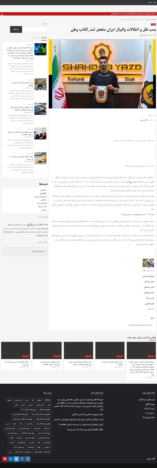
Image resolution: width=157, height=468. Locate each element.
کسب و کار (120, 14)
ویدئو (154, 2)
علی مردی (143, 35)
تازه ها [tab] (43, 38)
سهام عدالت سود (12, 433)
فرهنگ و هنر (128, 14)
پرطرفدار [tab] (36, 38)
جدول (12, 225)
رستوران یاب (150, 413)
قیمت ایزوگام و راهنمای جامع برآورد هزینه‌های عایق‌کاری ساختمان (78, 420)
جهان (16, 405)
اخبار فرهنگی (149, 293)
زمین (18, 232)
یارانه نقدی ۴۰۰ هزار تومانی (23, 452)
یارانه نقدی (30, 447)
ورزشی (145, 14)
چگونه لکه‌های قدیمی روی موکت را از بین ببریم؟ (85, 430)
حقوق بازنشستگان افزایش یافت (40, 414)
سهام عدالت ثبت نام (44, 433)
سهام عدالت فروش (44, 438)
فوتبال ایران (46, 443)
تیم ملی (17, 225)
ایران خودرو (18, 400)
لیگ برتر (31, 443)
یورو (10, 452)
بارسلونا (9, 400)
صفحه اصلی (152, 14)
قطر (38, 443)
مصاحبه (11, 443)
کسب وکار (150, 298)
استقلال (41, 225)
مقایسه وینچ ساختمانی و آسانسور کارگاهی (87, 414)
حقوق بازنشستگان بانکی (9, 228)
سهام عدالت (37, 428)
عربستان (19, 438)
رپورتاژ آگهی (150, 404)
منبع (152, 318)
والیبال (133, 325)
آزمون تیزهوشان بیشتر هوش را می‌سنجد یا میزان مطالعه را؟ (80, 424)
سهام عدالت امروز (10, 428)
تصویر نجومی (23, 225)
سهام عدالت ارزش (24, 428)
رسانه (21, 424)
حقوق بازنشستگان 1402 (33, 228)
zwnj (46, 225)
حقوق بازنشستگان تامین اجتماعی (39, 232)
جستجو (45, 24)
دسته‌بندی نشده (40, 197)
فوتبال (8, 232)
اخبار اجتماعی (148, 287)
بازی (29, 224)
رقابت (137, 325)
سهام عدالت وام (30, 438)
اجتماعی (135, 14)
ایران (147, 325)
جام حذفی (142, 325)
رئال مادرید (27, 232)
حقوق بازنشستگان (44, 410)
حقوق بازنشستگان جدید (43, 424)
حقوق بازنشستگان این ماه (21, 228)
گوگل (38, 447)
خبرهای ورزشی (148, 276)
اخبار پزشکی (149, 282)
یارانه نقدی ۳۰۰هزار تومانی (42, 452)
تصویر (149, 2)
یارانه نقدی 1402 (19, 447)
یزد (129, 325)
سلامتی (140, 14)
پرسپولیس (40, 235)
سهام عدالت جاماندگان (28, 433)
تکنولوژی (114, 14)
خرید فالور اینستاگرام (38, 251)
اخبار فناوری (149, 304)
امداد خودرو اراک (148, 417)
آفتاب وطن (143, 120)
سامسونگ (13, 232)
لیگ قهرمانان (21, 443)
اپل (37, 225)
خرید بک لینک (149, 409)
